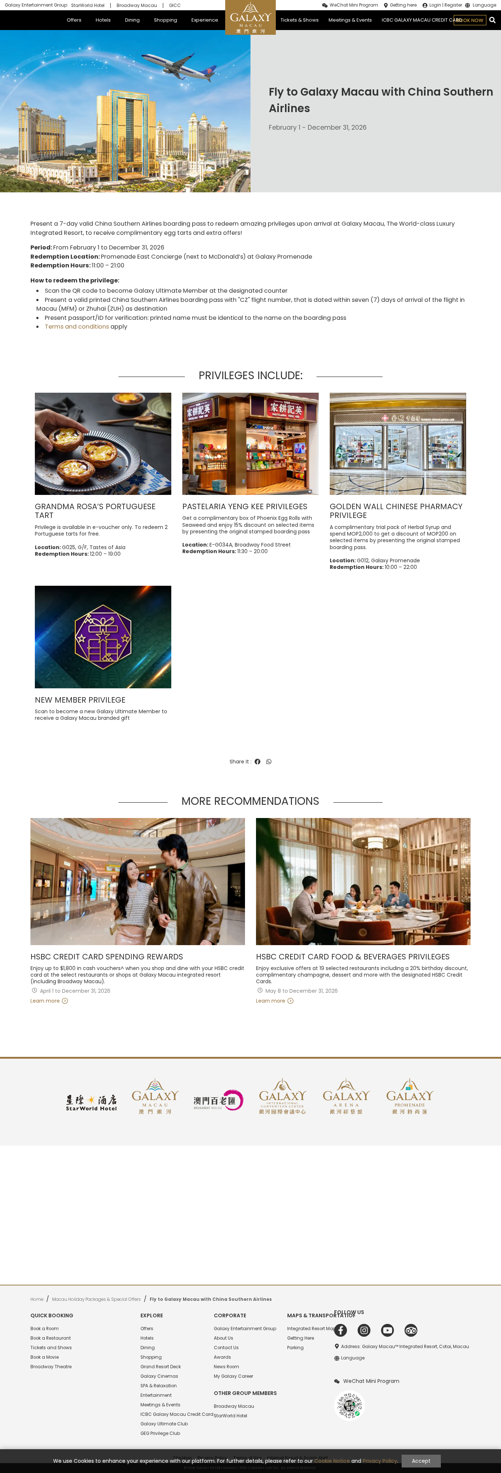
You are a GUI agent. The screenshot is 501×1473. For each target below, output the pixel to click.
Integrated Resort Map (311, 1329)
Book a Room (44, 1329)
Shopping (165, 19)
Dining (132, 19)
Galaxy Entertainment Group (245, 1329)
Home (36, 1299)
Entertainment (156, 1395)
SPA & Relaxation (158, 1386)
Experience (204, 19)
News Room (226, 1367)
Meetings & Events (350, 19)
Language (484, 5)
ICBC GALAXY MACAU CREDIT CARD (422, 19)
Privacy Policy (380, 1461)
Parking (295, 1348)
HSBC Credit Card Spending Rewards (106, 957)
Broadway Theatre (51, 1367)
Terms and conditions (77, 326)
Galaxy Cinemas (159, 1376)
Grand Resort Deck (160, 1367)
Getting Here (300, 1338)
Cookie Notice (332, 1461)
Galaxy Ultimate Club (164, 1424)
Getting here (403, 5)
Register (453, 5)
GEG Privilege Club (160, 1433)
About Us (223, 1338)
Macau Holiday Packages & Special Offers (96, 1299)
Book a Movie (44, 1357)
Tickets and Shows (51, 1348)
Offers (74, 19)
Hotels (103, 19)
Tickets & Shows (300, 19)
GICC (175, 5)
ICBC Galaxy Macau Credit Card (176, 1414)
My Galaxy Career (233, 1376)
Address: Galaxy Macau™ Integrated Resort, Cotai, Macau (405, 1347)
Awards (222, 1357)
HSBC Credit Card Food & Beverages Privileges (353, 957)
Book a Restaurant (50, 1338)
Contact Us (226, 1348)
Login (435, 5)
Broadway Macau (137, 5)
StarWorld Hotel (88, 5)
